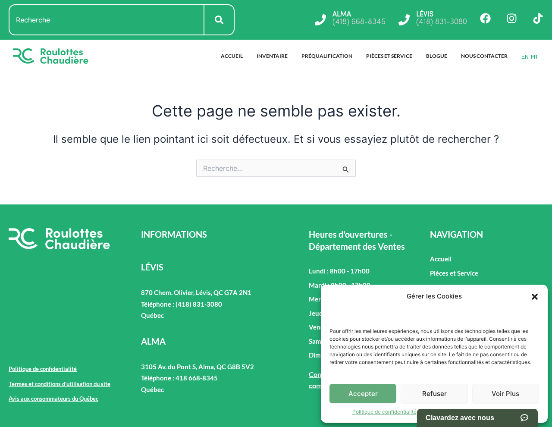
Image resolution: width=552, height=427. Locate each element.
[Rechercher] (219, 19)
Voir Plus (505, 393)
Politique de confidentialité (384, 411)
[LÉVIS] (404, 19)
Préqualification (326, 56)
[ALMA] (320, 19)
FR (534, 57)
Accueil (232, 56)
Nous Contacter (484, 56)
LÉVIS (424, 14)
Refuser (434, 393)
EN (525, 57)
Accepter (363, 393)
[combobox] (106, 19)
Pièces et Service (389, 56)
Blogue (436, 56)
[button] (534, 296)
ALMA (341, 14)
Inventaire (272, 56)
